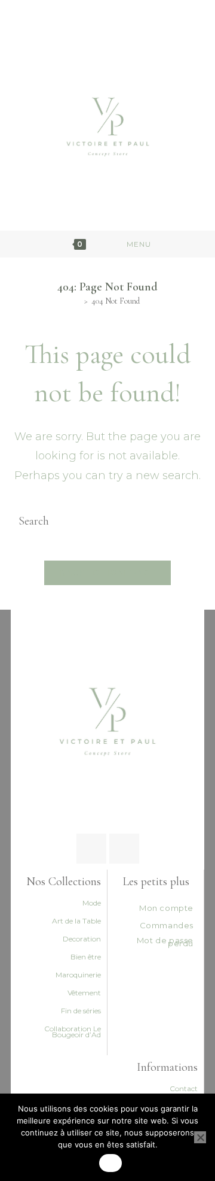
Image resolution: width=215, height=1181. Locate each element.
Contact (184, 1088)
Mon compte (166, 908)
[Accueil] (78, 300)
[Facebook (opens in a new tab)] (101, 17)
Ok (110, 1163)
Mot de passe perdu (165, 941)
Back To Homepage (108, 572)
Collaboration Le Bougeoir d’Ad (72, 1031)
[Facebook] (91, 849)
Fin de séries (81, 1010)
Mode (91, 902)
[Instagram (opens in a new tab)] (112, 17)
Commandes (167, 925)
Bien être (85, 956)
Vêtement (84, 992)
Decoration (82, 938)
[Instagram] (124, 849)
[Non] (200, 1137)
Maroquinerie (78, 974)
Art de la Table (76, 920)
